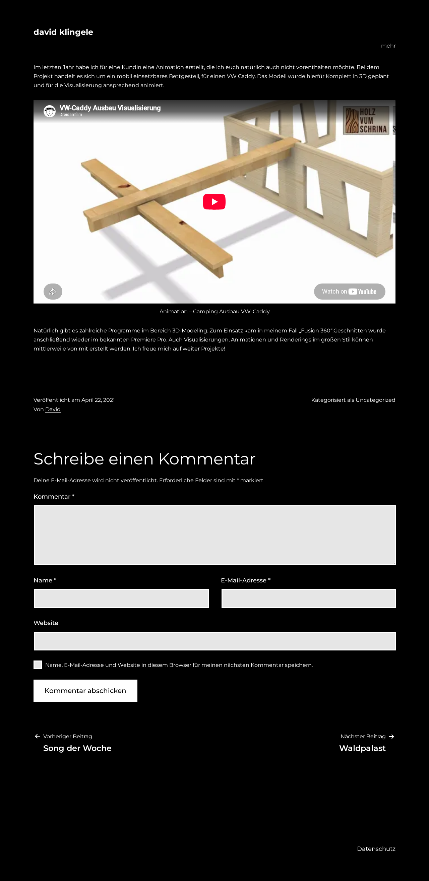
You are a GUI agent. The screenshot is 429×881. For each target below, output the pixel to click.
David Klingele (63, 32)
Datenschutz (376, 849)
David (53, 409)
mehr (388, 46)
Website (46, 623)
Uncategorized (375, 400)
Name (45, 580)
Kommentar (54, 496)
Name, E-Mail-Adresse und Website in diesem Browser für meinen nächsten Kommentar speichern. (179, 665)
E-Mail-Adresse (245, 580)
